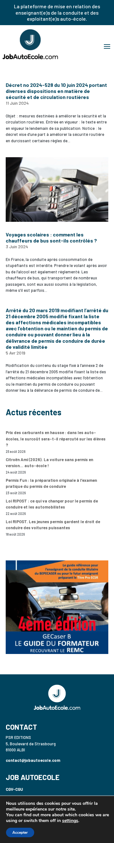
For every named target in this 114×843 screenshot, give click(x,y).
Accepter (20, 832)
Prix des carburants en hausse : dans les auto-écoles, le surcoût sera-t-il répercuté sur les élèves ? (55, 438)
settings (70, 821)
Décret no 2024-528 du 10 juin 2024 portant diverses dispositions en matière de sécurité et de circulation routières (56, 91)
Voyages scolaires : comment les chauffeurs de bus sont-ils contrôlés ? (51, 237)
